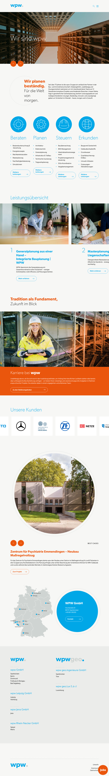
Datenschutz (94, 770)
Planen (40, 137)
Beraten (18, 137)
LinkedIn (96, 764)
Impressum (95, 768)
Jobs (103, 770)
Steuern (64, 137)
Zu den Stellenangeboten (22, 390)
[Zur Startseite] (16, 6)
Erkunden (88, 137)
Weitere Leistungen (17, 173)
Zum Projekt (17, 571)
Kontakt (70, 619)
